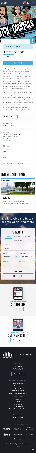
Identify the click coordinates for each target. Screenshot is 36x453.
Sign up (18, 309)
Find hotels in (7, 245)
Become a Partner (18, 390)
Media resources (18, 404)
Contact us (18, 374)
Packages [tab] (26, 237)
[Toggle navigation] (33, 3)
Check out (22, 253)
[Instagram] (23, 354)
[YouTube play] (27, 354)
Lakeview (7, 198)
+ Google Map (7, 140)
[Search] (28, 3)
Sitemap (18, 446)
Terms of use (29, 444)
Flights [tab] (17, 237)
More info (17, 63)
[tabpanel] (18, 261)
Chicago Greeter (18, 406)
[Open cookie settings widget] (33, 450)
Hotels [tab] (8, 237)
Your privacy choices (18, 444)
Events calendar (18, 415)
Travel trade (18, 386)
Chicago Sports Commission (18, 393)
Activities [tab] (18, 240)
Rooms (5, 261)
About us (18, 399)
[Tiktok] (30, 354)
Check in (6, 253)
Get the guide (18, 340)
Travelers (21, 261)
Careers (18, 401)
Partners (18, 388)
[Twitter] (20, 354)
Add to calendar (10, 117)
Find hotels (18, 272)
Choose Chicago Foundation (18, 409)
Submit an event (18, 417)
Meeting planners (18, 383)
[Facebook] (17, 354)
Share (8, 56)
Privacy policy (7, 444)
